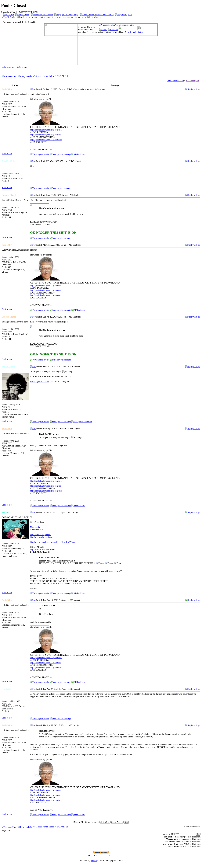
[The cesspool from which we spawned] (113, 29)
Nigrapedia (35, 527)
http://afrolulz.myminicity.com (43, 549)
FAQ (11, 14)
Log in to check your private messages (69, 17)
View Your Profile (106, 14)
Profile (12, 17)
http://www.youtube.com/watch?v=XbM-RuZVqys (52, 542)
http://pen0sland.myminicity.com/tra (45, 135)
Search (26, 14)
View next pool (192, 80)
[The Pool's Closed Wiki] (104, 25)
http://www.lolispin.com (40, 534)
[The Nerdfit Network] (103, 29)
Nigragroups (72, 14)
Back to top (7, 153)
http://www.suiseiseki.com (41, 537)
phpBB (94, 860)
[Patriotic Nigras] (126, 25)
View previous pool (175, 80)
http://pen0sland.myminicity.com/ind (46, 130)
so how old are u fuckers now (14, 67)
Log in (98, 17)
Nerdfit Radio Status (134, 32)
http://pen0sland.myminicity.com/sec (46, 139)
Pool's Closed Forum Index (42, 76)
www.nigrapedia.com (39, 381)
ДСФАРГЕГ (62, 76)
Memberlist (48, 14)
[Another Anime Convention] (114, 25)
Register (128, 14)
